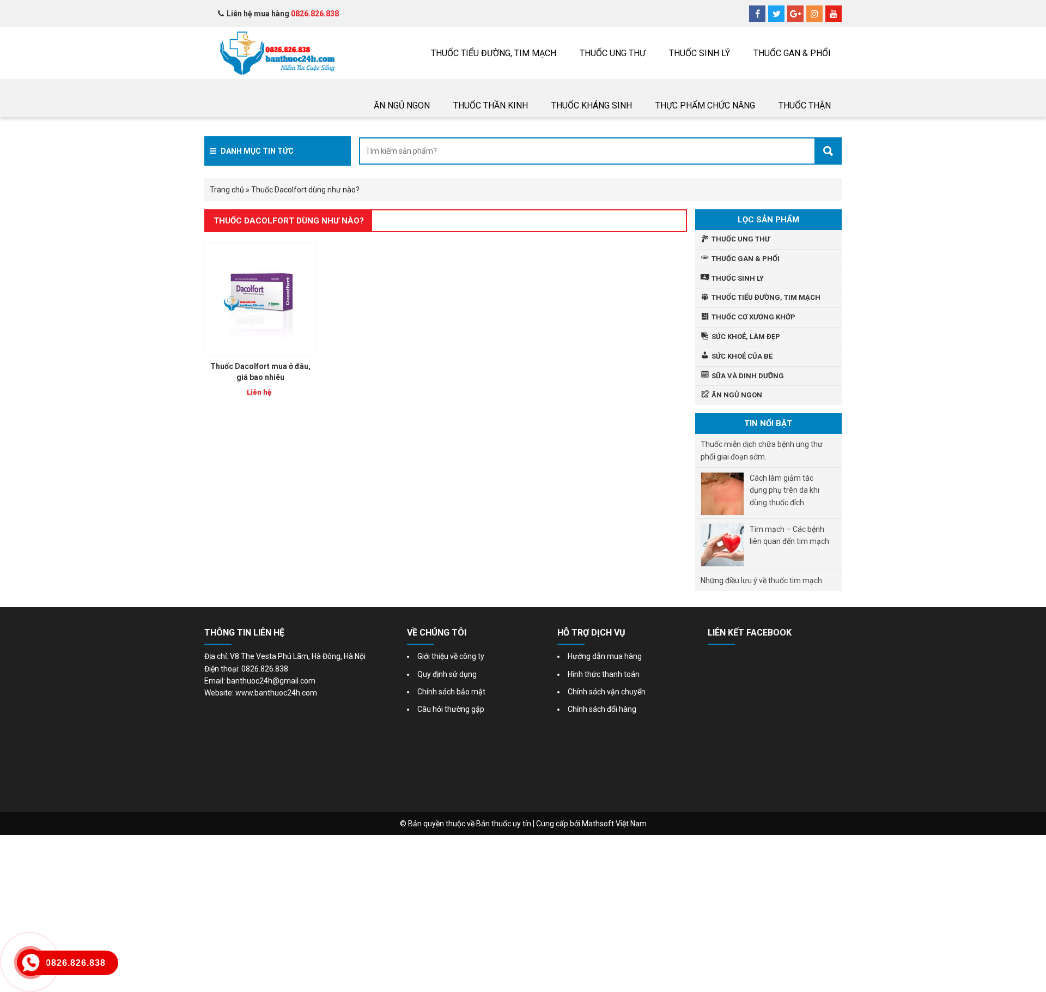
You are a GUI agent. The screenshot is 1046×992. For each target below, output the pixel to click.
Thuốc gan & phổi (792, 53)
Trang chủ (227, 189)
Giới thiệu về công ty (450, 656)
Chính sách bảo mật (451, 691)
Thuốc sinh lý (699, 53)
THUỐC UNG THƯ (613, 53)
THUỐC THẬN (805, 105)
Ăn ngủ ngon (402, 105)
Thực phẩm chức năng (705, 105)
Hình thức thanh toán (604, 674)
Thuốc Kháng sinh (591, 105)
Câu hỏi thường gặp (450, 709)
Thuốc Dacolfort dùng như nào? (289, 221)
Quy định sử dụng (447, 674)
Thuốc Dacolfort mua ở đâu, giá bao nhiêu (260, 372)
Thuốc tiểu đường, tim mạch (493, 53)
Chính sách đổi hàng (602, 709)
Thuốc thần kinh (490, 105)
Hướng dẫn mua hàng (605, 656)
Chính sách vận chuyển (607, 691)
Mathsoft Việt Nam (614, 823)
